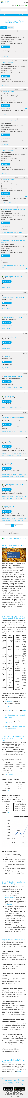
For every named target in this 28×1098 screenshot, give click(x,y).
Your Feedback (8, 1080)
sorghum (9, 715)
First (7, 525)
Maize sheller (8, 701)
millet (13, 715)
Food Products (6, 433)
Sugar (13, 433)
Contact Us (23, 1079)
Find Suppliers (21, 14)
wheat (24, 710)
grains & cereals (12, 714)
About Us (4, 1079)
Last (21, 525)
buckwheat (22, 715)
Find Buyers (7, 14)
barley (23, 714)
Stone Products (6, 520)
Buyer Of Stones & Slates (8, 518)
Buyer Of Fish (5, 453)
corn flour (13, 726)
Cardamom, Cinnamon (8, 476)
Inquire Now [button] (6, 46)
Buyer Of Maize (4, 56)
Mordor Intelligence (11, 774)
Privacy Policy (18, 1082)
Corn (8, 267)
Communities (11, 1079)
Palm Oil (19, 455)
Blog (17, 1079)
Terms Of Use (9, 1082)
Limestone (20, 518)
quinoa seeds (8, 717)
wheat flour (19, 726)
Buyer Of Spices (6, 474)
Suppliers (10, 27)
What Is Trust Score (18, 1080)
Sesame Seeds (20, 496)
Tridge (7, 812)
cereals (10, 710)
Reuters (19, 1071)
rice (18, 710)
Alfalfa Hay (22, 265)
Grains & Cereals (7, 498)
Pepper (21, 474)
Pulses (6, 721)
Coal (21, 387)
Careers (14, 1085)
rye (5, 715)
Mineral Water (11, 455)
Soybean (14, 453)
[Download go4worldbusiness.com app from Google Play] (19, 1089)
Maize (18, 203)
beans (10, 723)
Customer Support (20, 1084)
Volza (7, 790)
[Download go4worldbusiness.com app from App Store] (8, 1089)
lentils (6, 723)
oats (17, 715)
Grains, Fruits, (17, 707)
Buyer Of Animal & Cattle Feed (8, 232)
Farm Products (9, 707)
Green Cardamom (20, 476)
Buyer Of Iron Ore (6, 387)
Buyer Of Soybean (6, 431)
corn (16, 710)
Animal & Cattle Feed (18, 520)
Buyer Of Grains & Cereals (7, 203)
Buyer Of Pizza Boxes (7, 496)
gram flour (13, 728)
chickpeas (23, 721)
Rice (15, 431)
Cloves (15, 474)
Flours (6, 726)
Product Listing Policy (8, 1084)
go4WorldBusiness (10, 897)
